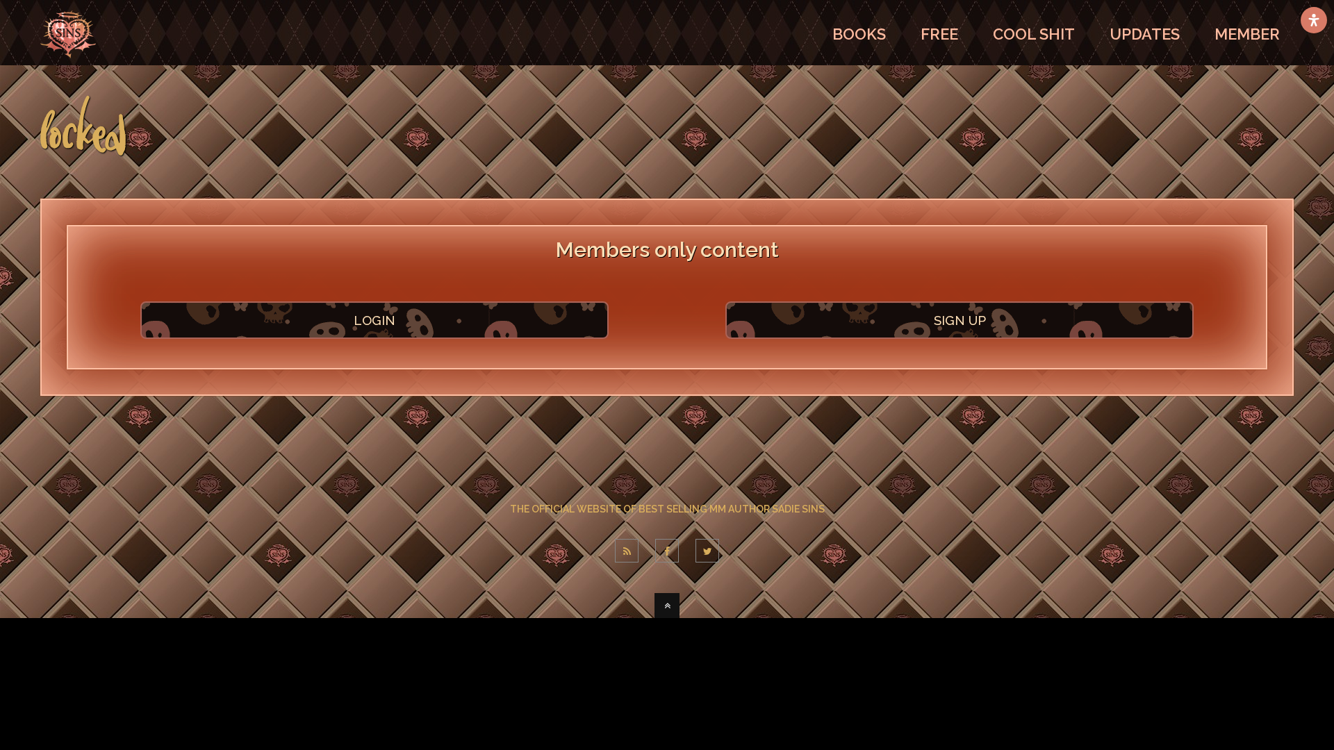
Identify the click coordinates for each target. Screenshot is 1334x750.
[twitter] (707, 550)
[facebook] (667, 550)
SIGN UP (960, 320)
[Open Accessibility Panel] (1314, 20)
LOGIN (374, 320)
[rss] (627, 550)
